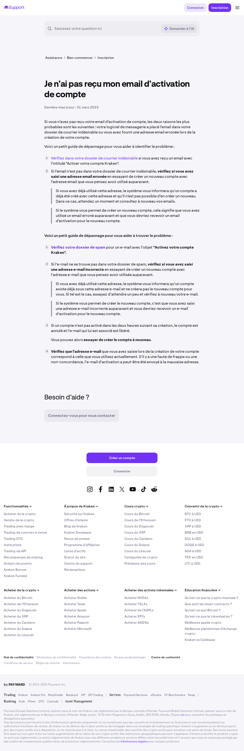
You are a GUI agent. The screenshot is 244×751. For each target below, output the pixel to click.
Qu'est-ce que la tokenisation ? (208, 616)
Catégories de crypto (141, 557)
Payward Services (135, 695)
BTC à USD (193, 514)
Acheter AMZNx (136, 622)
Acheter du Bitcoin (18, 598)
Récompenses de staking (23, 557)
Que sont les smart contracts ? (208, 604)
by (14, 684)
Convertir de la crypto (203, 506)
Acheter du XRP (16, 616)
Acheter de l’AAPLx (139, 610)
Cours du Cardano (138, 538)
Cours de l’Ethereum (140, 520)
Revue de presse (77, 538)
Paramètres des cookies (95, 657)
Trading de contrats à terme (25, 532)
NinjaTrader (55, 695)
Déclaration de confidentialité (56, 657)
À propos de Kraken (81, 506)
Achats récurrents (18, 563)
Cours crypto (136, 506)
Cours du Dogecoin (139, 526)
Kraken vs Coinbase (200, 640)
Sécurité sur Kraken (79, 514)
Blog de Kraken (75, 526)
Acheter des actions (81, 590)
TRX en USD (194, 557)
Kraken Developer (78, 532)
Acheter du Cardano (19, 622)
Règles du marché (48, 663)
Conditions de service (18, 663)
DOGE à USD (194, 545)
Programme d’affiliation (82, 545)
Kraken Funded (15, 576)
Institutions (12, 545)
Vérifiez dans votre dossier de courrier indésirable (94, 158)
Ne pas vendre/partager (130, 657)
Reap (191, 695)
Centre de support (78, 563)
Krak (22, 701)
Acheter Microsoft (78, 629)
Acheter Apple (75, 610)
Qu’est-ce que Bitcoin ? (202, 610)
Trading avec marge (19, 526)
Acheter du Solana (18, 629)
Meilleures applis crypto (203, 622)
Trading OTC (13, 538)
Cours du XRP (134, 532)
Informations (71, 663)
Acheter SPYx (134, 616)
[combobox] (106, 28)
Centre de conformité (165, 657)
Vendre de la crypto (19, 520)
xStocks (155, 695)
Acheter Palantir (76, 622)
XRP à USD (193, 526)
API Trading (95, 695)
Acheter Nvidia (75, 598)
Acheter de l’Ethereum (21, 604)
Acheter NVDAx (136, 598)
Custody (52, 701)
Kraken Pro (38, 695)
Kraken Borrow (15, 569)
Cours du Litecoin (137, 551)
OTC (41, 701)
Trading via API (15, 551)
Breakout (72, 695)
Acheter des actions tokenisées (150, 590)
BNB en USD (194, 532)
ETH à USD (193, 520)
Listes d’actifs (75, 551)
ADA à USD (193, 551)
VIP (83, 695)
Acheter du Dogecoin (20, 610)
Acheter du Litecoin (19, 635)
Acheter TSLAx (135, 604)
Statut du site (75, 557)
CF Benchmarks (174, 695)
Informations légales (134, 741)
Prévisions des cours (139, 563)
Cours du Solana (136, 545)
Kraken (23, 695)
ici (182, 715)
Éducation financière (202, 590)
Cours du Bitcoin (137, 514)
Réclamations (74, 569)
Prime (32, 701)
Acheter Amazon (77, 616)
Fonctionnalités (17, 506)
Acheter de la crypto (20, 514)
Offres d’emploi (76, 520)
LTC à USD (192, 563)
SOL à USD (193, 538)
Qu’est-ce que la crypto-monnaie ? (211, 598)
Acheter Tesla (74, 604)
